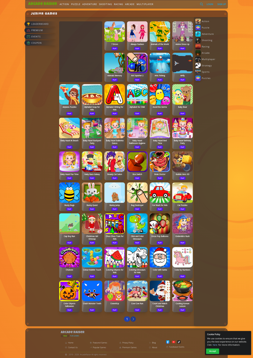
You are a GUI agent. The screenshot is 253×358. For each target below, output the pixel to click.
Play (114, 48)
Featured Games (100, 342)
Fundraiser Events (176, 347)
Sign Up (221, 4)
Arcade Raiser (42, 4)
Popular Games (99, 347)
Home (70, 342)
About (154, 347)
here (215, 344)
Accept (212, 351)
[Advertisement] (80, 51)
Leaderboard (40, 24)
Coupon (36, 42)
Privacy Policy (127, 342)
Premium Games (129, 347)
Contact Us (73, 347)
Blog (154, 342)
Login (210, 4)
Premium (37, 30)
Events (36, 36)
